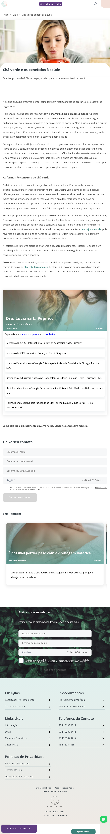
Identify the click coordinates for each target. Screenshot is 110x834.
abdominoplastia (30, 334)
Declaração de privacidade (19, 776)
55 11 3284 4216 (67, 738)
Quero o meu (83, 831)
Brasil (88, 480)
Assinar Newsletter (55, 670)
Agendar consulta (50, 4)
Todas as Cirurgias (15, 706)
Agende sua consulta (19, 828)
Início (6, 14)
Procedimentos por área (72, 699)
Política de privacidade (17, 763)
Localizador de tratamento (20, 699)
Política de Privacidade (20, 489)
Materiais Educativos (16, 738)
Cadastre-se (11, 744)
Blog (15, 14)
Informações (12, 725)
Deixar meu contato (20, 497)
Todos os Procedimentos (72, 706)
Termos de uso (101, 488)
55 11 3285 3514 (67, 725)
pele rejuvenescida (91, 229)
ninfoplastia (48, 334)
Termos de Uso (13, 770)
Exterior (99, 480)
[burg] (105, 4)
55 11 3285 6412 (67, 731)
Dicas (8, 731)
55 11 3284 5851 (67, 744)
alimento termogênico (36, 267)
